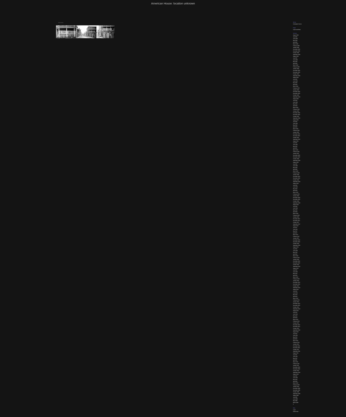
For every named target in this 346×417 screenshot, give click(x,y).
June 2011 (295, 356)
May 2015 (295, 273)
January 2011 (296, 365)
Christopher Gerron (297, 24)
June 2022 (295, 123)
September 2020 (296, 160)
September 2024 (296, 75)
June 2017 (295, 229)
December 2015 (296, 261)
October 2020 (296, 158)
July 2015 (295, 270)
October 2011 (296, 349)
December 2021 (296, 133)
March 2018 (295, 213)
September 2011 (296, 351)
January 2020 (296, 174)
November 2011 (296, 347)
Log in (294, 409)
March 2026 (295, 43)
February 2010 (296, 384)
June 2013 (295, 314)
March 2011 (295, 361)
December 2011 (296, 346)
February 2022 (296, 130)
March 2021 (295, 149)
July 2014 (295, 291)
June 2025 (295, 59)
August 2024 (296, 77)
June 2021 (295, 144)
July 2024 (295, 79)
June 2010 (295, 377)
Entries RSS (295, 411)
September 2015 (296, 266)
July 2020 (295, 164)
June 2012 (295, 335)
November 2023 (296, 93)
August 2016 (296, 247)
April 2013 (295, 317)
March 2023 (295, 107)
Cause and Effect (297, 29)
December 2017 (296, 218)
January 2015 (296, 280)
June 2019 (295, 186)
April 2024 (295, 84)
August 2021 (296, 141)
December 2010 (296, 367)
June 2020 (295, 165)
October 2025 (296, 52)
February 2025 (296, 66)
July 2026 (295, 36)
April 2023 (295, 105)
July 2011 (295, 354)
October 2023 (296, 95)
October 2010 (296, 370)
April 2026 (295, 42)
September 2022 (296, 118)
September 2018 (296, 202)
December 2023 (296, 91)
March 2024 (295, 86)
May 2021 (295, 146)
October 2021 (296, 137)
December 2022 (296, 112)
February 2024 (296, 88)
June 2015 (295, 271)
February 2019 (296, 194)
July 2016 (295, 248)
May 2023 (295, 103)
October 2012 (296, 328)
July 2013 (295, 312)
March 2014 (295, 298)
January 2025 (296, 68)
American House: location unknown (173, 3)
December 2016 (296, 240)
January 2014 (296, 301)
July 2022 (295, 121)
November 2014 (296, 284)
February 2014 (296, 300)
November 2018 (296, 199)
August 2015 (296, 268)
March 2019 (295, 192)
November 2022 (296, 114)
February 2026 (296, 45)
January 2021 (296, 153)
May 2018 (295, 209)
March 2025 (295, 65)
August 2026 (296, 35)
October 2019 (296, 179)
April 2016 (295, 254)
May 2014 (295, 294)
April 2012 (295, 338)
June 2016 (295, 250)
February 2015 (296, 278)
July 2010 (295, 376)
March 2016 (295, 255)
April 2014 (295, 296)
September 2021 (296, 139)
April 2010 (295, 381)
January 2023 (296, 111)
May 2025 (295, 61)
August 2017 (296, 225)
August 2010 (296, 374)
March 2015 (295, 277)
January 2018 (296, 217)
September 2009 (296, 393)
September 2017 (296, 224)
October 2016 (296, 243)
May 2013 (295, 315)
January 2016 (296, 259)
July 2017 (295, 227)
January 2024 (296, 89)
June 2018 (295, 208)
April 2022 (295, 126)
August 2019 (296, 183)
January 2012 (296, 344)
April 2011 (295, 360)
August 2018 (296, 204)
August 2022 (296, 119)
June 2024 (295, 81)
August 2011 (295, 353)
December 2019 (296, 176)
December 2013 (296, 303)
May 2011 (295, 358)
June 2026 (295, 38)
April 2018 (295, 211)
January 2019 (296, 195)
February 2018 (296, 215)
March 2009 (295, 402)
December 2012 (296, 324)
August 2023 (296, 98)
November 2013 (296, 305)
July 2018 (295, 206)
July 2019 (295, 185)
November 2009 (296, 390)
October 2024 (296, 73)
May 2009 (295, 400)
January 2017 (296, 238)
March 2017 (295, 234)
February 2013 (296, 321)
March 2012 (295, 340)
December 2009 (296, 388)
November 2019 (296, 178)
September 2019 (296, 181)
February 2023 (296, 109)
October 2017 (296, 222)
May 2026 (295, 40)
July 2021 (295, 142)
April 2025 (295, 63)
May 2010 (295, 379)
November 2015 (296, 262)
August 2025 (296, 56)
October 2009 (296, 391)
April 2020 (295, 169)
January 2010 (296, 386)
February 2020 (296, 172)
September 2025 (296, 54)
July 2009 (295, 397)
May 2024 (295, 82)
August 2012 (296, 331)
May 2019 (295, 188)
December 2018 (296, 197)
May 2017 (295, 231)
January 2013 (296, 323)
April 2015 (295, 275)
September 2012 (296, 330)
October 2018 (296, 201)
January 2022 (296, 132)
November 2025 (296, 51)
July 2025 (295, 58)
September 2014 (296, 287)
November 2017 (296, 220)
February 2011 (296, 363)
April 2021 (295, 148)
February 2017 (296, 236)
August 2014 (296, 289)
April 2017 (295, 232)
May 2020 (295, 167)
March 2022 (295, 128)
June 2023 (295, 102)
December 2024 (296, 70)
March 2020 (295, 171)
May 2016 (295, 252)
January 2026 (296, 47)
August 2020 (296, 162)
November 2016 (296, 241)
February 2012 (296, 342)
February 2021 (296, 151)
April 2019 (295, 190)
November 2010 (296, 368)
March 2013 (295, 319)
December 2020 (296, 155)
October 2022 (296, 116)
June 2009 (295, 399)
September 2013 (296, 308)
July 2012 (295, 333)
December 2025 (296, 49)
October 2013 (296, 307)
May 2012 (295, 337)
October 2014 (296, 285)
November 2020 (296, 156)
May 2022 (295, 125)
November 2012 (296, 326)
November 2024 (296, 72)
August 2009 (296, 395)
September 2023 (296, 96)
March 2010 (295, 383)
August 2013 (296, 310)
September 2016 (296, 245)
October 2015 (296, 264)
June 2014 (295, 293)
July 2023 (295, 100)
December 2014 (296, 282)
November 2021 (296, 135)
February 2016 (296, 257)
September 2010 (296, 372)
